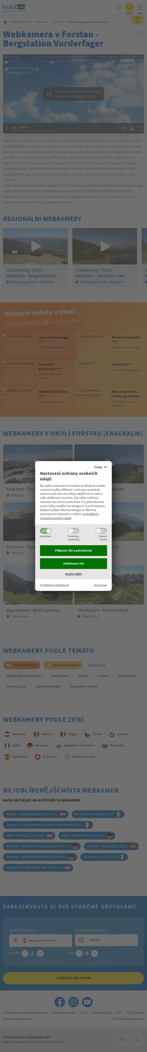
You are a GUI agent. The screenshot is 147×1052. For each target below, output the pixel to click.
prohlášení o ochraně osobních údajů (69, 516)
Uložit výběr (73, 574)
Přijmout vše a (73, 550)
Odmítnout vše (73, 563)
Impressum (100, 585)
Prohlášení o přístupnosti (54, 585)
